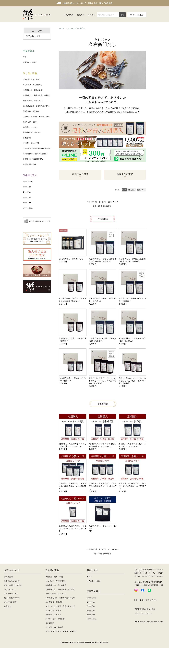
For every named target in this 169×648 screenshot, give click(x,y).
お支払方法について (12, 581)
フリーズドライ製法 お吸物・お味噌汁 (37, 148)
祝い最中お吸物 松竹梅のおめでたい (36, 106)
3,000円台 (27, 197)
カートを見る (138, 15)
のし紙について (10, 589)
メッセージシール (11, 594)
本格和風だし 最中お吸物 (32, 90)
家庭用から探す (80, 174)
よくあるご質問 (10, 602)
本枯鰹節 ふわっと (30, 127)
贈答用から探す (125, 174)
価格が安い (132, 190)
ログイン (91, 15)
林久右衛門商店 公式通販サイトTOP (148, 622)
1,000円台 (27, 187)
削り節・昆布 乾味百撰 (32, 132)
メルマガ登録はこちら (147, 600)
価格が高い (141, 190)
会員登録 (80, 15)
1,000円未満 (28, 181)
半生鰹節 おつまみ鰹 (31, 143)
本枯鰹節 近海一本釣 (31, 79)
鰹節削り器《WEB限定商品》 (33, 159)
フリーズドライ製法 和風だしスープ (36, 116)
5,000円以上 (28, 208)
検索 (122, 15)
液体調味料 (27, 138)
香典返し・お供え (30, 62)
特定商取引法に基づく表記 (144, 609)
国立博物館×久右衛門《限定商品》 (35, 154)
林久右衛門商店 (148, 582)
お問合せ (7, 606)
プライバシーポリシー (143, 613)
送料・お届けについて (12, 585)
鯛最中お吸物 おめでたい (32, 101)
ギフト (25, 57)
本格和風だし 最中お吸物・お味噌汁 (36, 95)
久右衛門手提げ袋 (29, 164)
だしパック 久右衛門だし (32, 85)
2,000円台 (27, 192)
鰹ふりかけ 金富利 (30, 122)
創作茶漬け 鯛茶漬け (31, 111)
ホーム (61, 28)
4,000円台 (27, 203)
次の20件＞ (113, 202)
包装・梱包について (12, 598)
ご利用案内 (69, 15)
